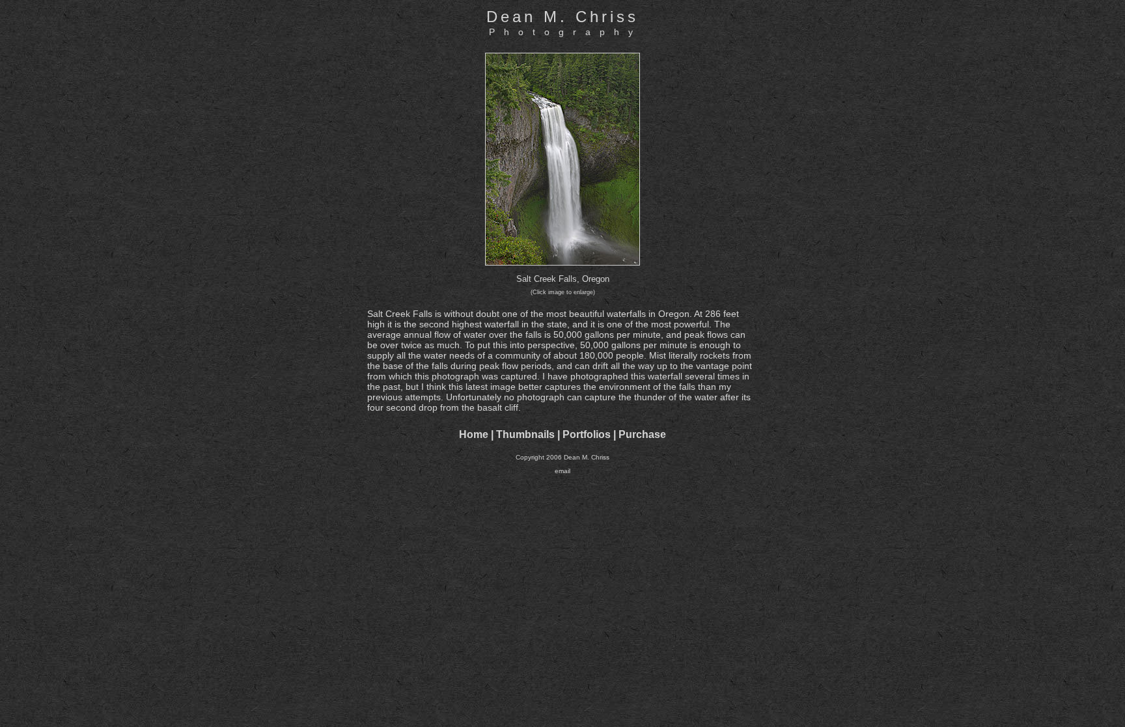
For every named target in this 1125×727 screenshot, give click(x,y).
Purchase (642, 434)
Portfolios (586, 434)
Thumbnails (525, 434)
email (562, 470)
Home (473, 434)
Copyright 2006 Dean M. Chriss (562, 457)
